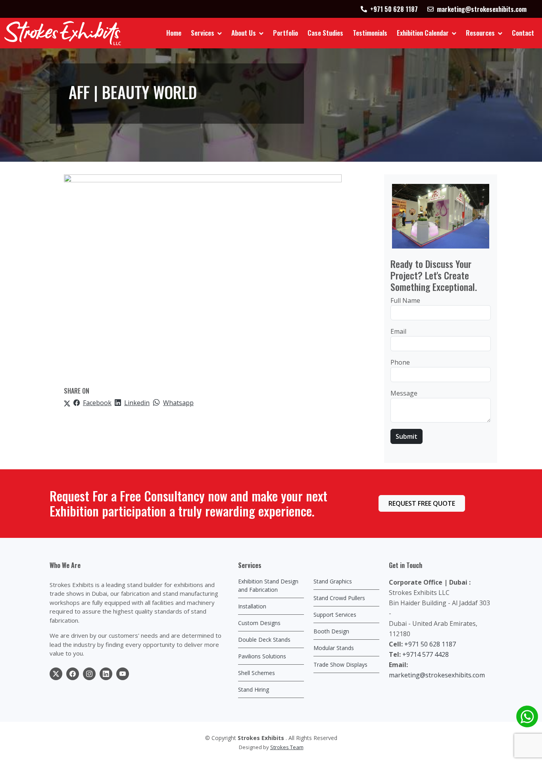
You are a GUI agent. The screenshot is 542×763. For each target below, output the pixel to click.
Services (202, 33)
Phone (400, 362)
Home (173, 33)
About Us (243, 33)
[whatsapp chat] (527, 716)
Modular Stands (333, 648)
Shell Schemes (256, 673)
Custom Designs (259, 623)
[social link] (56, 673)
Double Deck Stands (264, 639)
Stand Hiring (253, 689)
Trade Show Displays (340, 664)
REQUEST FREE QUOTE (421, 503)
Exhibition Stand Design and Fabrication (268, 585)
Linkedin (137, 402)
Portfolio (285, 33)
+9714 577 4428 (425, 654)
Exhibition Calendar (423, 33)
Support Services (334, 614)
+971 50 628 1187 (430, 644)
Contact (523, 33)
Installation (252, 606)
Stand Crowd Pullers (339, 598)
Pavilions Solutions (262, 656)
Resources (480, 33)
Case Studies (325, 33)
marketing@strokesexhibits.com (437, 675)
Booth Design (331, 631)
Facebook (97, 402)
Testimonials (370, 33)
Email (398, 331)
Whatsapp (178, 402)
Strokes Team (287, 747)
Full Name (405, 300)
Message (403, 393)
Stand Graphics (332, 581)
